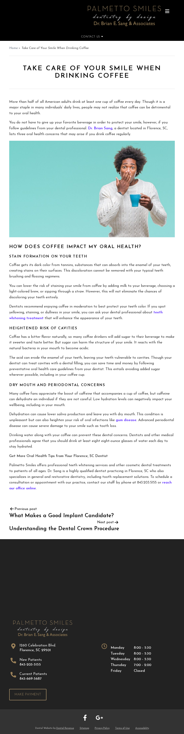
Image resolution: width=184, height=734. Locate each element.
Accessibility (142, 728)
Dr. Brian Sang (100, 128)
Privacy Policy (102, 728)
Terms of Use (122, 728)
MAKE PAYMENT (28, 694)
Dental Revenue (65, 728)
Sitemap (84, 728)
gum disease (126, 420)
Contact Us (91, 36)
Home (13, 48)
